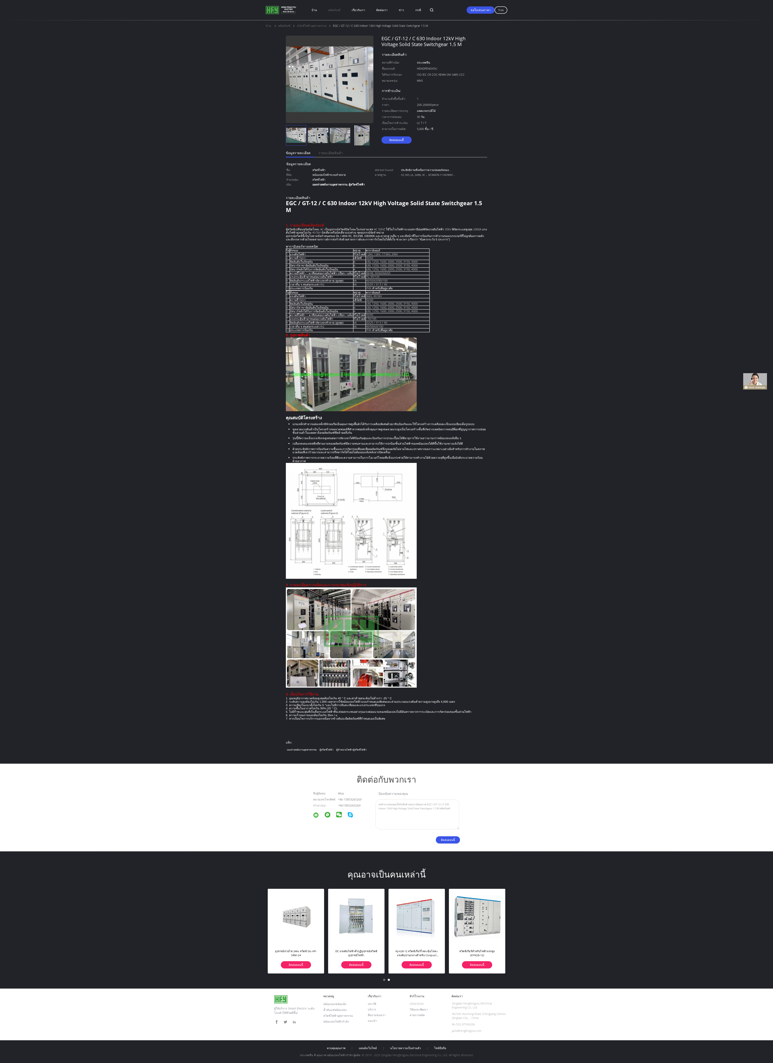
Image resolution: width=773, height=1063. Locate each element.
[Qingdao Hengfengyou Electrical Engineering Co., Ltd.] (318, 816)
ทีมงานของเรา (377, 1015)
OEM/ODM (417, 1004)
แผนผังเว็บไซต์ (368, 1048)
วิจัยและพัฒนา (419, 1009)
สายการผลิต (417, 1015)
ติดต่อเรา (382, 10)
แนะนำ (372, 1021)
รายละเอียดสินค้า (330, 153)
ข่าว (401, 10)
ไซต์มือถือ (440, 1048)
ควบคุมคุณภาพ (336, 1048)
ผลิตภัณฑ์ (334, 10)
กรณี (418, 10)
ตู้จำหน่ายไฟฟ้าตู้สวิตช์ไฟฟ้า (351, 749)
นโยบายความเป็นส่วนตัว (405, 1048)
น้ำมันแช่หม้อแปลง (335, 1010)
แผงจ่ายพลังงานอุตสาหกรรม (302, 749)
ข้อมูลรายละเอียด (298, 153)
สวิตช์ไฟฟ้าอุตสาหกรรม (338, 1016)
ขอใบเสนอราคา (481, 10)
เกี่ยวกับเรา (358, 10)
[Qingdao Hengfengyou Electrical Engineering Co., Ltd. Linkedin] (294, 1022)
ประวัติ (372, 1004)
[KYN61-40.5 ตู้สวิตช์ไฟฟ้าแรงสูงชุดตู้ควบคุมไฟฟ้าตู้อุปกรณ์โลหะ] (356, 917)
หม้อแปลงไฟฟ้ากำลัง (336, 1021)
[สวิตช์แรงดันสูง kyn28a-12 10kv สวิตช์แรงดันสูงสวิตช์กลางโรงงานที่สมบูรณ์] (417, 917)
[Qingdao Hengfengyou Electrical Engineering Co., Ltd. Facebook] (276, 1022)
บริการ (372, 1009)
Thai (501, 10)
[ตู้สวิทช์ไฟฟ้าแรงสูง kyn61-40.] (296, 917)
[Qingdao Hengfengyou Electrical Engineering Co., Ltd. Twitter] (285, 1022)
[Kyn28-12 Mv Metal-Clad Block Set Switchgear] (477, 917)
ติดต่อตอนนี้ (396, 140)
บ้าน (314, 10)
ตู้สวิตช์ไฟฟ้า (326, 749)
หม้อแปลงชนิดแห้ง (334, 1004)
